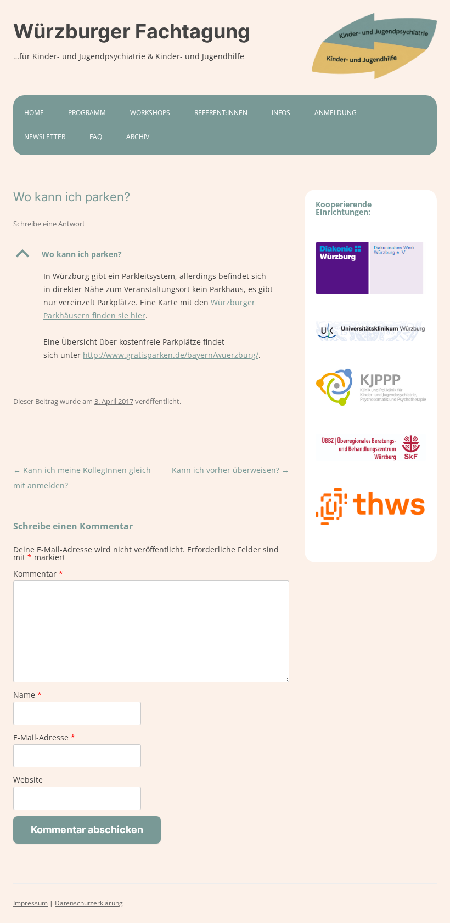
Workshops (150, 112)
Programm (87, 112)
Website (28, 779)
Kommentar (38, 573)
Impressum (30, 903)
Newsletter (44, 136)
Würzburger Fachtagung (131, 31)
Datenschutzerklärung (89, 903)
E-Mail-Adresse (44, 737)
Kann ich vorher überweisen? (230, 470)
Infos (281, 112)
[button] (151, 254)
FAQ (95, 136)
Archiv (137, 136)
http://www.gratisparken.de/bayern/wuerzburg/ (170, 355)
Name (27, 695)
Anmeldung (335, 112)
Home (34, 112)
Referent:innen (221, 112)
